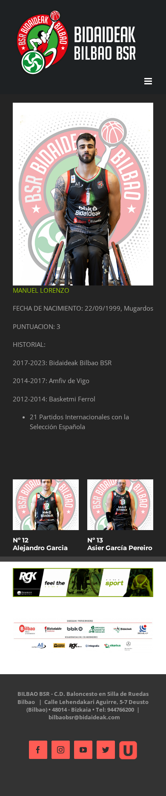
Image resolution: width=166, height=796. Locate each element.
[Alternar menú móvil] (148, 81)
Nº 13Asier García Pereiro (119, 544)
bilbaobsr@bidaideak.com (84, 717)
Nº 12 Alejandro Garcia (40, 544)
